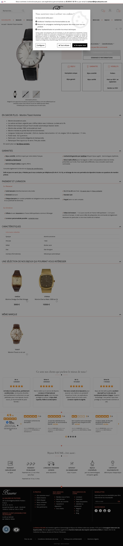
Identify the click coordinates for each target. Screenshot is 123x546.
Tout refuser (64, 45)
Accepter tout (80, 45)
